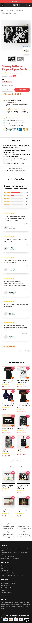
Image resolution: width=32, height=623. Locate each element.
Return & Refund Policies (7, 588)
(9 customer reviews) (15, 73)
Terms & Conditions (6, 568)
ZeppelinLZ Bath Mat (7, 428)
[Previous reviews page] (20, 350)
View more (16, 460)
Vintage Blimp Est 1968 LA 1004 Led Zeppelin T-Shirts (23, 405)
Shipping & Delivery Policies (8, 583)
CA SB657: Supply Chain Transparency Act (12, 575)
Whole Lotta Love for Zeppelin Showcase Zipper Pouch (22, 486)
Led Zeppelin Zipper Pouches (9, 13)
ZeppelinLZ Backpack (22, 450)
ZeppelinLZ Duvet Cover (23, 428)
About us (3, 565)
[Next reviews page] (28, 350)
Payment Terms (5, 585)
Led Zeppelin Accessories (14, 10)
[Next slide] (28, 35)
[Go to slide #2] (20, 59)
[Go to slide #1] (12, 59)
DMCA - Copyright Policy (7, 573)
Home (2, 10)
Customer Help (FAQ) (6, 592)
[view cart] (30, 5)
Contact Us (4, 590)
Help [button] (29, 620)
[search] (27, 5)
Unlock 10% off (3, 615)
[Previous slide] (3, 35)
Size (3, 79)
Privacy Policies (5, 570)
